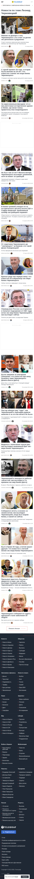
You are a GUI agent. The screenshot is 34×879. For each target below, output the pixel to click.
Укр (32, 2)
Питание (21, 702)
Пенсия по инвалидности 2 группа (9, 809)
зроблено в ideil (5, 873)
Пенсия (3, 802)
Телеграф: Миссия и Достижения (11, 862)
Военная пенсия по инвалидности (8, 814)
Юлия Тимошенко (7, 791)
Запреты (21, 780)
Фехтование (22, 690)
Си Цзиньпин (6, 777)
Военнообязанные (24, 756)
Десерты (21, 814)
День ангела (22, 783)
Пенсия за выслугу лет (9, 820)
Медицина (22, 653)
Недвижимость (6, 682)
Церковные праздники (25, 772)
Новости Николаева (8, 667)
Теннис (21, 682)
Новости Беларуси (7, 733)
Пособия (21, 662)
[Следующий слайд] (32, 5)
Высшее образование (25, 659)
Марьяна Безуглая (7, 794)
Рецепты (21, 802)
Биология (5, 704)
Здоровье (21, 696)
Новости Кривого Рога (8, 659)
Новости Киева (6, 642)
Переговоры (6, 755)
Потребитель (23, 722)
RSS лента (5, 865)
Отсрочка (22, 753)
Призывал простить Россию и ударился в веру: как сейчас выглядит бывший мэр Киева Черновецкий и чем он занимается (16, 582)
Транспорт (5, 679)
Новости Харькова (7, 645)
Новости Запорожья (8, 656)
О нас (3, 837)
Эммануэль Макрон (8, 780)
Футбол (21, 676)
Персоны (4, 768)
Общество (21, 639)
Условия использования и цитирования (13, 846)
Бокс (20, 679)
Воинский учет (23, 759)
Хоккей (21, 684)
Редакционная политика (9, 843)
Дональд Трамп (7, 775)
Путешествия (23, 727)
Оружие (4, 757)
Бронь (21, 750)
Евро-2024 (22, 687)
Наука (3, 696)
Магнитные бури (24, 736)
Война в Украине (6, 744)
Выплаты (22, 648)
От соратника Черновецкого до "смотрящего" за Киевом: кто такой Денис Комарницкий (16, 246)
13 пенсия (5, 806)
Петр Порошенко (7, 789)
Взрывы (4, 752)
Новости (4, 639)
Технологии (5, 699)
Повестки (22, 747)
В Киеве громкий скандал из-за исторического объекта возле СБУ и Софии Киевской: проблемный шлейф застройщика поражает (17, 209)
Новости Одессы (7, 650)
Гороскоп (22, 719)
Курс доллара (6, 687)
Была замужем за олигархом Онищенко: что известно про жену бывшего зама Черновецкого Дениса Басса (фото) (16, 377)
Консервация (23, 809)
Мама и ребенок (24, 699)
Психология (22, 707)
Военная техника (7, 763)
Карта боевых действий (6, 748)
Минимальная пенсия (8, 817)
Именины (22, 786)
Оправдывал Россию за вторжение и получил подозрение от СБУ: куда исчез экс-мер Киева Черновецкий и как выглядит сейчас (16, 312)
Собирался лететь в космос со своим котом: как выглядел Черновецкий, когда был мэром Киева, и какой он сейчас (14, 514)
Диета (21, 704)
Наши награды (6, 851)
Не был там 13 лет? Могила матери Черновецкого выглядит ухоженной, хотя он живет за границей (16, 174)
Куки (16, 876)
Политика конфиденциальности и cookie (14, 840)
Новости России (7, 725)
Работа (21, 645)
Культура (21, 730)
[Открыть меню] (2, 2)
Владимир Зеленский (8, 772)
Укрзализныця (6, 690)
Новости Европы (7, 719)
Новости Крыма (7, 664)
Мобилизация (22, 744)
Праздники (21, 768)
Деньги (4, 676)
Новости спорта (23, 673)
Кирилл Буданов (7, 786)
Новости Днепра (7, 648)
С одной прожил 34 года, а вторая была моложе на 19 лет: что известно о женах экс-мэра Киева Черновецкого (15, 72)
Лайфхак (21, 733)
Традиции (22, 777)
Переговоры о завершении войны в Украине (16, 5)
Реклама (4, 848)
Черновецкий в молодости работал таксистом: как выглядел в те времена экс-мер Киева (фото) (16, 480)
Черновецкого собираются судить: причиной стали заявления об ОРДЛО (16, 615)
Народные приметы (25, 775)
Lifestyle (20, 716)
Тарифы (4, 684)
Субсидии (22, 650)
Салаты (21, 817)
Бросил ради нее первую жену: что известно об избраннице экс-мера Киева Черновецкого (16, 278)
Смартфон (5, 710)
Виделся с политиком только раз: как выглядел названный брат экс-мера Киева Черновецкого (16, 446)
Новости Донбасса (7, 662)
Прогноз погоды (24, 664)
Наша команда (6, 857)
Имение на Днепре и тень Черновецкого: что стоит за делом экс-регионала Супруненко (16, 37)
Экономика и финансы (8, 673)
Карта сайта (5, 860)
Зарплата (22, 642)
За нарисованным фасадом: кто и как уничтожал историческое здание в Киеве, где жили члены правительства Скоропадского (17, 107)
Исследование (23, 710)
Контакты (4, 854)
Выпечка (21, 806)
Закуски (21, 820)
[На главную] (17, 2)
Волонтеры (5, 760)
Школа (21, 656)
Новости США (6, 722)
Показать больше (14, 628)
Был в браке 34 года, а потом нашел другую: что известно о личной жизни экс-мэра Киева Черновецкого (17, 549)
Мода (20, 725)
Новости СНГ (6, 727)
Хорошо (25, 876)
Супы (20, 812)
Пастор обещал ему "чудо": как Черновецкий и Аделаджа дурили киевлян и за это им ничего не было (16, 412)
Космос (4, 702)
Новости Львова (7, 653)
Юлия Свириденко (7, 797)
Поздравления (23, 739)
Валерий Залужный (8, 783)
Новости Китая (6, 730)
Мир (2, 716)
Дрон (3, 707)
